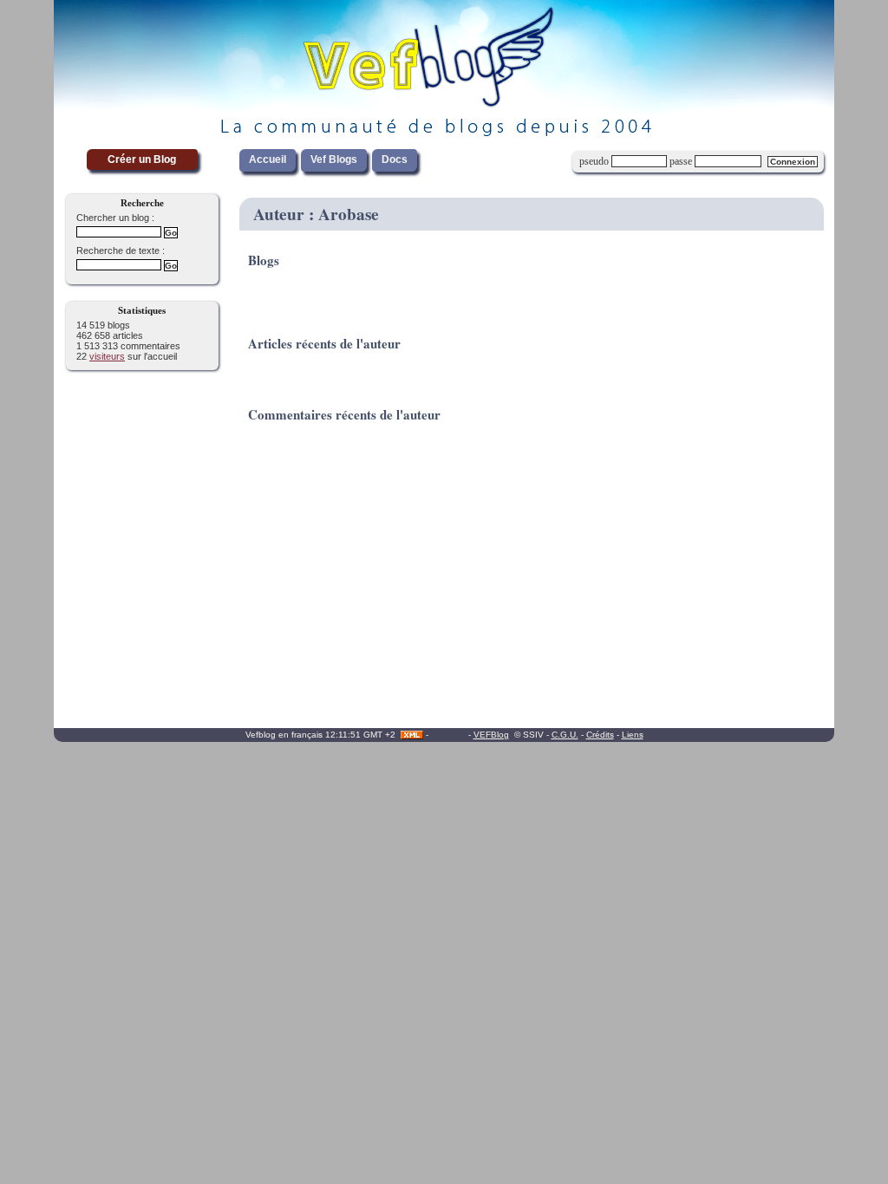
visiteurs (107, 356)
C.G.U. (565, 734)
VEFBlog (491, 734)
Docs (395, 159)
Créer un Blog (142, 159)
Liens (632, 734)
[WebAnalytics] (448, 734)
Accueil (267, 159)
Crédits (600, 734)
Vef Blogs (333, 159)
